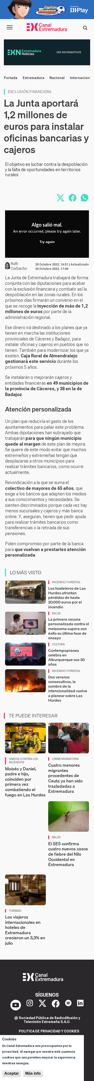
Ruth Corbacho (19, 266)
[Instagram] (30, 1005)
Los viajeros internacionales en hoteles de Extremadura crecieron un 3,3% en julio (25, 930)
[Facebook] (56, 1005)
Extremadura (33, 78)
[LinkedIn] (80, 1005)
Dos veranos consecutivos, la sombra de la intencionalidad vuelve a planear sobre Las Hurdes (67, 688)
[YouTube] (15, 1005)
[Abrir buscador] (85, 27)
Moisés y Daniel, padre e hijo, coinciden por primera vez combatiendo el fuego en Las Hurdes (25, 781)
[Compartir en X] (60, 197)
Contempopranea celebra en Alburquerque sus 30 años (66, 657)
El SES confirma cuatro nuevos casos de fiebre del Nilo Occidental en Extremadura (68, 854)
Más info (33, 1073)
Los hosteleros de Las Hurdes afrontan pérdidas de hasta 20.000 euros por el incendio (67, 597)
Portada (10, 78)
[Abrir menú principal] (9, 27)
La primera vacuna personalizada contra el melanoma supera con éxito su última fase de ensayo (68, 628)
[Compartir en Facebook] (72, 197)
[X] (42, 1005)
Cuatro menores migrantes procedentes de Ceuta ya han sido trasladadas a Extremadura (65, 778)
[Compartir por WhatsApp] (84, 197)
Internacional (81, 78)
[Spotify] (68, 1005)
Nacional (57, 78)
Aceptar (11, 1073)
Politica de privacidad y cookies (49, 1031)
